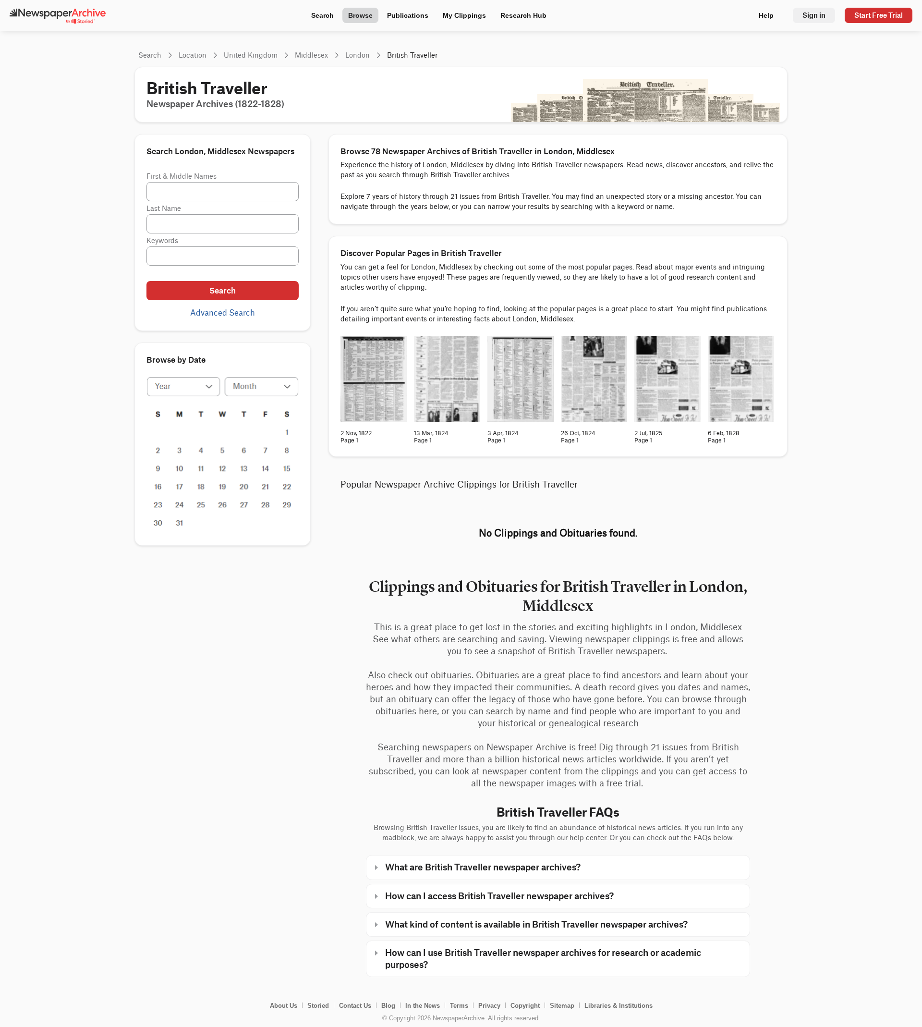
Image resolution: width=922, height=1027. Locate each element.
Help (766, 15)
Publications (407, 15)
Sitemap (562, 1005)
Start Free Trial (878, 15)
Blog (388, 1005)
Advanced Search (222, 313)
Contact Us (355, 1005)
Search (322, 15)
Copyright (525, 1005)
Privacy (489, 1005)
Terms (459, 1005)
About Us (283, 1005)
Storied (318, 1005)
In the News (422, 1005)
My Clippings (464, 15)
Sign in (813, 15)
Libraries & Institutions (618, 1005)
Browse (360, 15)
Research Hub (523, 15)
